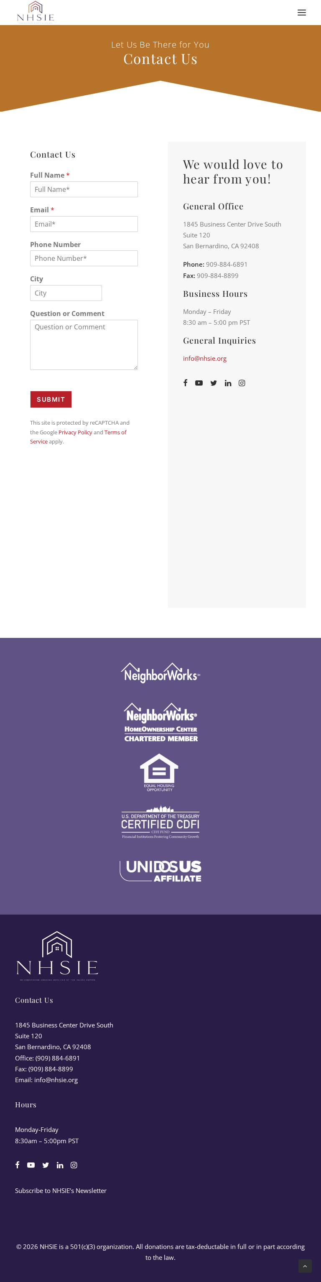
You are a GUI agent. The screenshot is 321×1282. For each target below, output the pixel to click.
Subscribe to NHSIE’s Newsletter (61, 1190)
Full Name (50, 175)
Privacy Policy (75, 432)
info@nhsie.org (205, 358)
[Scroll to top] (305, 1265)
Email (42, 210)
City (36, 279)
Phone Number (55, 244)
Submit (51, 399)
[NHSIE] (35, 12)
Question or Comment (67, 313)
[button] (302, 12)
